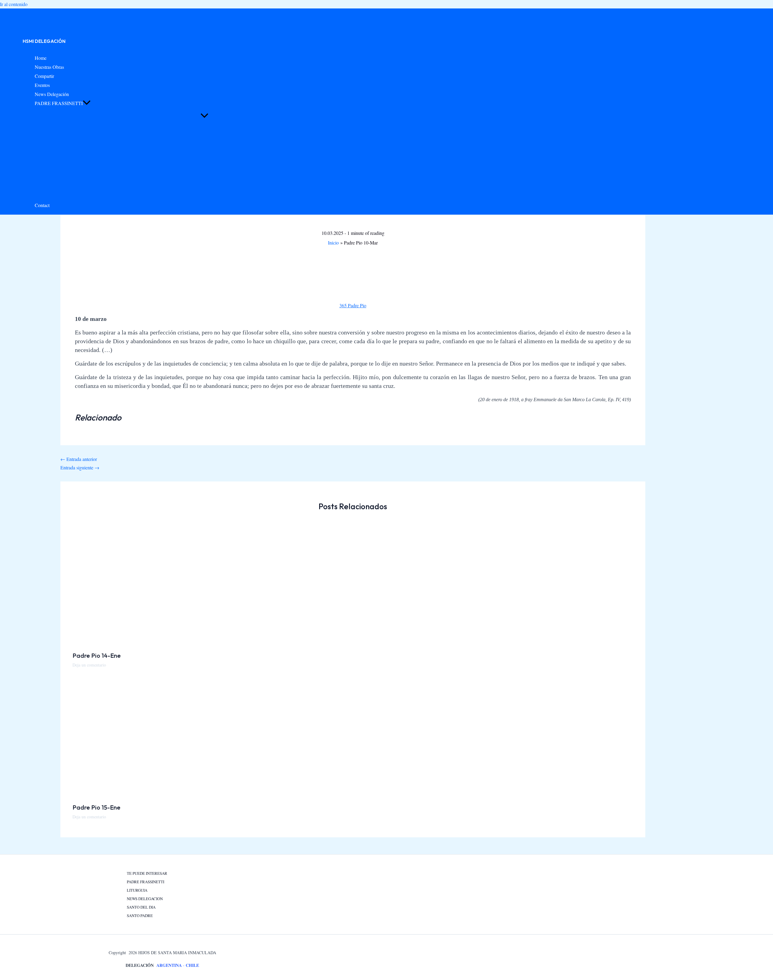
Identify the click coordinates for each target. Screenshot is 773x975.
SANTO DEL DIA (141, 907)
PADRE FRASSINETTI (145, 881)
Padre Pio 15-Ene (96, 807)
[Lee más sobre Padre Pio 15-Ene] (155, 794)
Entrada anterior (78, 459)
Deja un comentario (89, 665)
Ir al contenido (13, 4)
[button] (87, 103)
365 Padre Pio (352, 305)
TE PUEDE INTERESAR (147, 873)
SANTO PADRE (140, 915)
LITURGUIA (137, 890)
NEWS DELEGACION (145, 898)
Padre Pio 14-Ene (96, 655)
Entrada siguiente (79, 467)
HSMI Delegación (44, 41)
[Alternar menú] (204, 116)
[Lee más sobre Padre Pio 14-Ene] (155, 642)
